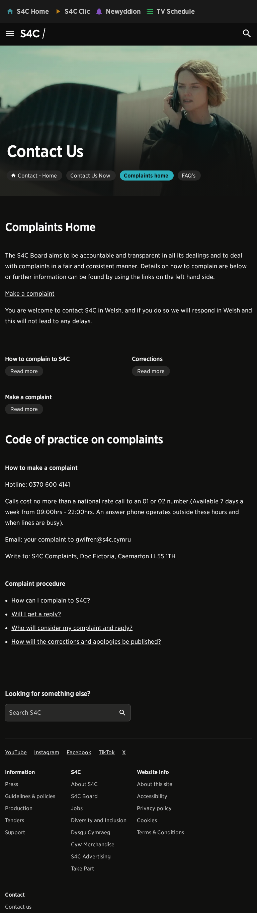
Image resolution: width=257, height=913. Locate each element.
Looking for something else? (47, 694)
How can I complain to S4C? (50, 600)
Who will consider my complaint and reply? (72, 627)
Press (11, 784)
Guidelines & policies (30, 796)
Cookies (147, 820)
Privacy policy (154, 808)
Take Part (82, 868)
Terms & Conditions (160, 832)
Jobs (77, 808)
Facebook (79, 752)
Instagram (46, 752)
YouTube (16, 752)
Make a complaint (30, 293)
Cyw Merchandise (92, 844)
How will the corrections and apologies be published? (86, 641)
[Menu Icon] (10, 34)
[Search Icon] (247, 33)
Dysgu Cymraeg (90, 832)
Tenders (14, 820)
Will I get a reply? (36, 614)
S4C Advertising (91, 856)
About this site (154, 784)
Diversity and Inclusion (98, 820)
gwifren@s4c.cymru (103, 539)
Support (15, 832)
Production (18, 808)
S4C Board (84, 796)
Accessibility (152, 796)
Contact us (18, 907)
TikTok (107, 752)
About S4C (84, 784)
